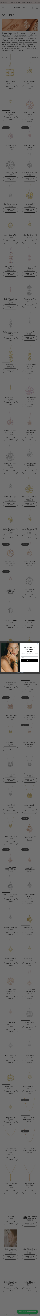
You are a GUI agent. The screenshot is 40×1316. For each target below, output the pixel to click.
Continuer (29, 660)
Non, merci (29, 663)
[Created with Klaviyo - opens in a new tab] (20, 672)
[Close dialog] (38, 644)
